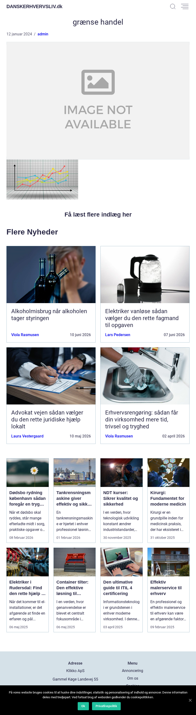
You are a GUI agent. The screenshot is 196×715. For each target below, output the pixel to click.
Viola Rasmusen (25, 335)
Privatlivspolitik (106, 706)
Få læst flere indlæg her (98, 214)
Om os (132, 678)
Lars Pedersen (117, 335)
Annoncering (132, 670)
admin (43, 34)
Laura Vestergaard (27, 436)
